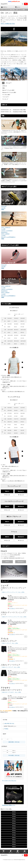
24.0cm (14, 818)
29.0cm (14, 842)
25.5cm (14, 825)
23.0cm (14, 814)
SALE (2, 209)
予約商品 (6, 728)
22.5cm (14, 811)
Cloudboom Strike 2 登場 (19, 111)
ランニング (3, 206)
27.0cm (14, 832)
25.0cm (14, 823)
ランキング (5, 99)
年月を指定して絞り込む (14, 755)
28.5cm (14, 839)
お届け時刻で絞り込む (9, 723)
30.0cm (14, 846)
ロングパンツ (4, 232)
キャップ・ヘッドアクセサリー (8, 237)
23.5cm (14, 816)
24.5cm (14, 821)
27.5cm (14, 835)
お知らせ (4, 85)
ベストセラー (5, 96)
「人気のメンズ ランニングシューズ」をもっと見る (12, 592)
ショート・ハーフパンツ (6, 230)
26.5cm (14, 830)
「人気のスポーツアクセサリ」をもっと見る (11, 692)
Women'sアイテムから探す (9, 92)
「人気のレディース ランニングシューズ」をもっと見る (13, 616)
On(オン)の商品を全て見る (8, 23)
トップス (3, 229)
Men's (7, 561)
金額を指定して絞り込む (14, 742)
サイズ (7, 495)
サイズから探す (6, 94)
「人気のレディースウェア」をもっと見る (10, 667)
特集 (3, 88)
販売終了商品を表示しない (10, 726)
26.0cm (14, 828)
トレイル (3, 207)
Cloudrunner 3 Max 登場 (19, 109)
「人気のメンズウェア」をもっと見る (9, 643)
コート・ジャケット (5, 227)
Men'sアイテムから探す (8, 90)
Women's (21, 561)
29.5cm (14, 844)
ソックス (3, 235)
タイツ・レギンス (5, 233)
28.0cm (14, 837)
